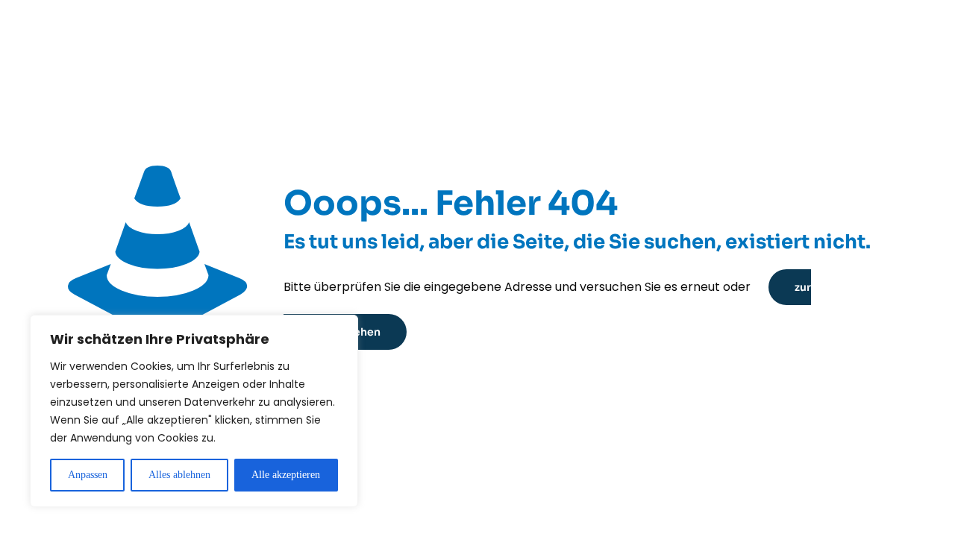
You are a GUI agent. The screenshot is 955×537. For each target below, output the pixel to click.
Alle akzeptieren (285, 474)
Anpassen (87, 474)
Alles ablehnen (179, 474)
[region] (194, 411)
